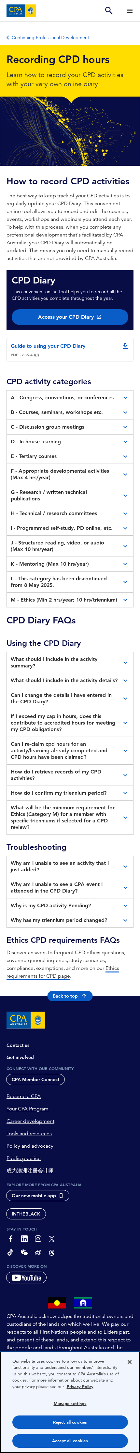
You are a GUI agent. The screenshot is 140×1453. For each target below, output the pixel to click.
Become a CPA (24, 1096)
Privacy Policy (80, 1386)
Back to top (65, 996)
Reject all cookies (70, 1422)
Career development (30, 1121)
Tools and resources (29, 1133)
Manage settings (70, 1403)
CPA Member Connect (35, 1079)
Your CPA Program (28, 1108)
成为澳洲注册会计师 (30, 1170)
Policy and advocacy (30, 1146)
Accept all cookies (70, 1441)
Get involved (20, 1057)
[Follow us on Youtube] (26, 1277)
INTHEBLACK (26, 1214)
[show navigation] (129, 10)
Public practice (24, 1158)
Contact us (18, 1045)
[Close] (129, 1362)
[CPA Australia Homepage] (21, 10)
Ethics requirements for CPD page (63, 972)
